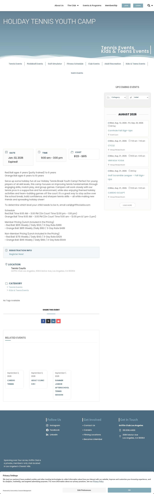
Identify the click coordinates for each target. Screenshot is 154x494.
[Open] (152, 5)
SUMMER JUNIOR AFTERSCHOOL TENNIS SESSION (62, 387)
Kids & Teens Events (125, 51)
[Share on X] (48, 321)
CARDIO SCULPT (116, 192)
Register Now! (16, 254)
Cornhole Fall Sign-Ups (120, 130)
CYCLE (111, 145)
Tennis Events (117, 47)
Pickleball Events (35, 63)
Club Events (94, 63)
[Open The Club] (78, 5)
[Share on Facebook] (43, 321)
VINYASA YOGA (116, 160)
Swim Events (77, 73)
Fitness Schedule (75, 63)
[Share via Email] (58, 321)
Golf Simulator (55, 63)
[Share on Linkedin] (53, 321)
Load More (127, 205)
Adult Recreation (113, 63)
